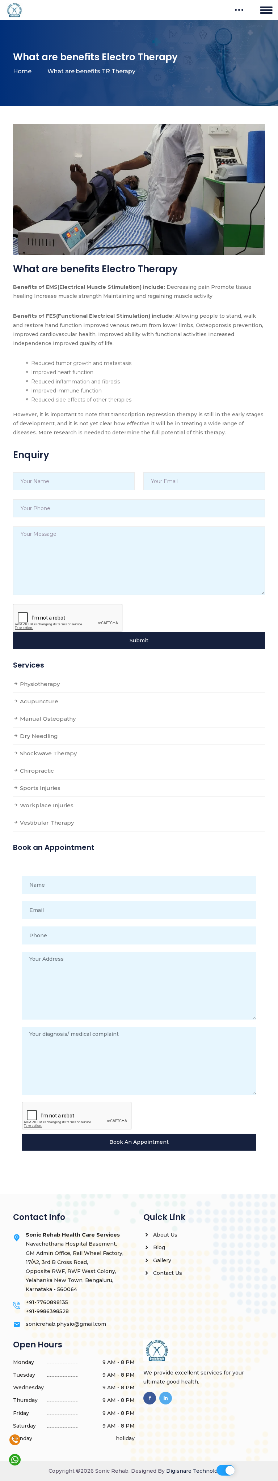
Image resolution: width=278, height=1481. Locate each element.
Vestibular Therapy (46, 822)
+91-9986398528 (47, 1311)
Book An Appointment (139, 1142)
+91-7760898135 (47, 1302)
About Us (164, 1235)
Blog (158, 1247)
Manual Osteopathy (47, 718)
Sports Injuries (39, 788)
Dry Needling (38, 736)
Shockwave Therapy (47, 753)
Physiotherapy (39, 684)
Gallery (161, 1260)
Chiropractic (36, 770)
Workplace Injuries (45, 805)
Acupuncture (38, 701)
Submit (139, 640)
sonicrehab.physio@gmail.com (66, 1324)
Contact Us (167, 1273)
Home (22, 71)
